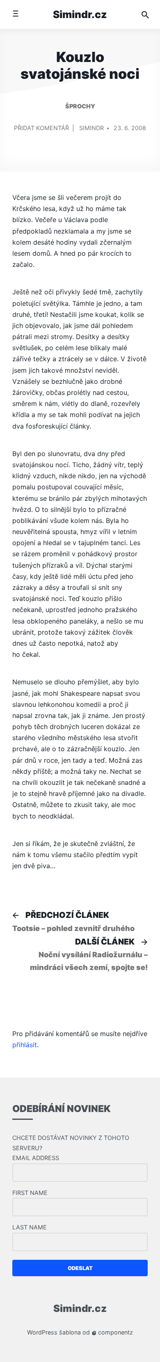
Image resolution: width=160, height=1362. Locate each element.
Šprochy (80, 106)
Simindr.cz (80, 14)
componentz (114, 1332)
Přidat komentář (41, 131)
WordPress (42, 1332)
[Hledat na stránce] (145, 14)
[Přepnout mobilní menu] (15, 14)
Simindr (91, 127)
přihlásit (24, 1045)
